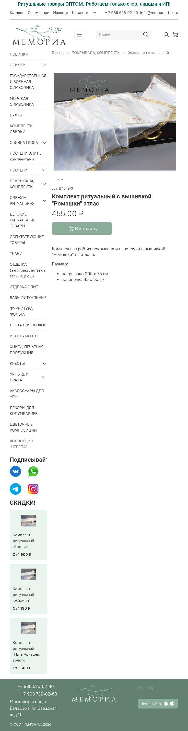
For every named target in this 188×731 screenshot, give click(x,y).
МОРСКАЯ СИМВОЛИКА (22, 101)
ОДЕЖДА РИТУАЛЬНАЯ (22, 200)
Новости (60, 12)
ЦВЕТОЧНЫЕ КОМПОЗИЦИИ (23, 427)
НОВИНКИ (19, 54)
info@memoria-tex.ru (159, 12)
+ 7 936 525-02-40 (121, 12)
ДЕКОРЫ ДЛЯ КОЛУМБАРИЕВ (24, 410)
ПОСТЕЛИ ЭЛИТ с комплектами (26, 156)
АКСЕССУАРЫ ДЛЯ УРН (27, 393)
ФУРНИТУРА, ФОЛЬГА (22, 311)
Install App (153, 703)
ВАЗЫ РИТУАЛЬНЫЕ (28, 297)
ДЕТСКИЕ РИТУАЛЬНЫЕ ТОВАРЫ (22, 220)
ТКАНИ (16, 253)
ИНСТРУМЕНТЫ (24, 335)
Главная (58, 52)
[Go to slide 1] (58, 179)
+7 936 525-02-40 (36, 686)
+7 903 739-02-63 (39, 694)
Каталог (17, 12)
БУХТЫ (16, 115)
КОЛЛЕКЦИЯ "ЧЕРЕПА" (21, 443)
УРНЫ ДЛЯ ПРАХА (19, 377)
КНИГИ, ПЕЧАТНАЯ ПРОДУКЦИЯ (27, 349)
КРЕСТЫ (17, 363)
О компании (38, 12)
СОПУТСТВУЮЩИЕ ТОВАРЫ (27, 239)
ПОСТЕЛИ (18, 170)
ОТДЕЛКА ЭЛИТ (24, 286)
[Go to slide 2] (62, 179)
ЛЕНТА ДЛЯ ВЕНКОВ (28, 324)
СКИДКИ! (18, 64)
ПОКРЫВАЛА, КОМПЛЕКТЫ (95, 52)
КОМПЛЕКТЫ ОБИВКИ (21, 128)
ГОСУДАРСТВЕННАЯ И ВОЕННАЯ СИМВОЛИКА (28, 81)
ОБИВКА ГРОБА (24, 142)
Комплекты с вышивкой (148, 52)
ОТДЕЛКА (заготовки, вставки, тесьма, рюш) (28, 270)
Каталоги (80, 12)
